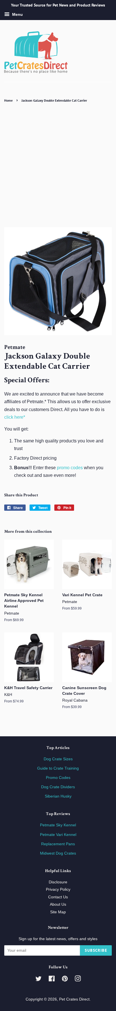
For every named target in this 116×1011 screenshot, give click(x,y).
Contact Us (58, 897)
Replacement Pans (58, 844)
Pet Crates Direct (74, 999)
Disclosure (58, 882)
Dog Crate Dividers (58, 787)
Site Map (58, 912)
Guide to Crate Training (58, 768)
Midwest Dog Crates (58, 853)
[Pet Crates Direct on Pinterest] (65, 980)
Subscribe (96, 950)
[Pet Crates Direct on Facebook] (51, 980)
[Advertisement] (58, 165)
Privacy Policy (58, 889)
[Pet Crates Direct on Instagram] (78, 980)
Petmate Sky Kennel (58, 825)
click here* (14, 417)
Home (8, 100)
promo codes (70, 467)
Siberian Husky (58, 796)
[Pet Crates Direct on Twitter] (38, 980)
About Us (58, 904)
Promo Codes (58, 778)
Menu (17, 14)
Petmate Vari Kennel (58, 835)
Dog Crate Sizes (58, 759)
